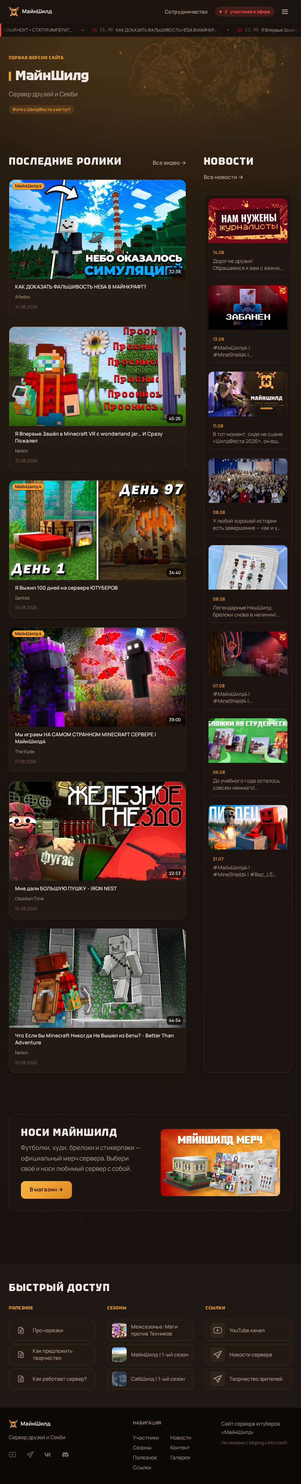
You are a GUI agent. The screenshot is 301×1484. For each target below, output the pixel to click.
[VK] (47, 1454)
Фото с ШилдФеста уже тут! (41, 109)
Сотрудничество (186, 11)
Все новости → (223, 177)
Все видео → (169, 163)
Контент (180, 1447)
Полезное (145, 1457)
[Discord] (65, 1454)
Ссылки (142, 1467)
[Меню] (285, 11)
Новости (180, 1437)
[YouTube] (12, 1454)
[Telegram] (30, 1454)
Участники (146, 1437)
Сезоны (142, 1447)
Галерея (180, 1457)
